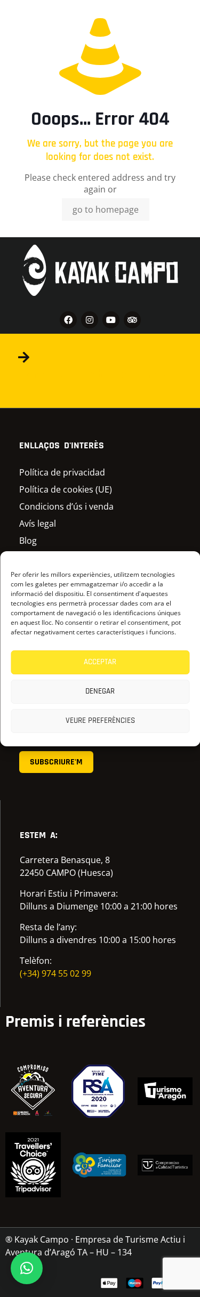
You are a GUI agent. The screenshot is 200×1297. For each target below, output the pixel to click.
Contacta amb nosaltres (91, 374)
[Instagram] (89, 319)
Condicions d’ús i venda (66, 506)
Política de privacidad (62, 472)
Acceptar (100, 662)
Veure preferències (100, 720)
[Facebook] (68, 319)
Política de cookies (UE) (65, 489)
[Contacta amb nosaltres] (23, 357)
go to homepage (106, 209)
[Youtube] (110, 319)
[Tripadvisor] (132, 319)
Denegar (100, 691)
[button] (27, 1268)
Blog (28, 540)
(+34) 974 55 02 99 (55, 973)
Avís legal (37, 523)
